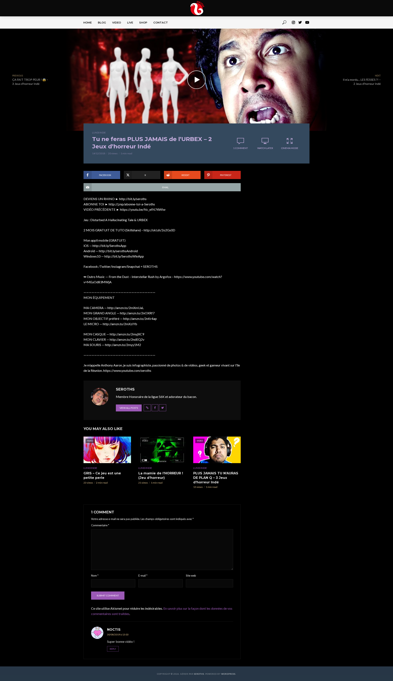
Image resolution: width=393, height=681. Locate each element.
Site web (191, 575)
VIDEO (116, 22)
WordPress (228, 674)
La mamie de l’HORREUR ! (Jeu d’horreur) (160, 475)
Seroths (199, 674)
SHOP (143, 22)
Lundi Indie (99, 132)
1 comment (240, 148)
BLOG (102, 22)
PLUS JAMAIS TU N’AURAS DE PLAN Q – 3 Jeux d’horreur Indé (215, 477)
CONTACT (160, 22)
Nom (94, 575)
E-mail (142, 575)
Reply (113, 648)
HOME (87, 22)
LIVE (130, 22)
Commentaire (100, 525)
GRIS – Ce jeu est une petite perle (102, 475)
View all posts (129, 407)
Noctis (114, 630)
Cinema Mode (289, 148)
